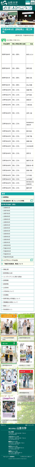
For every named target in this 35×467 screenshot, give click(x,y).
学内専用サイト (7, 309)
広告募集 (5, 295)
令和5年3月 (6, 225)
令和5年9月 (6, 222)
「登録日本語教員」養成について (13, 264)
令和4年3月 (6, 231)
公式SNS (5, 287)
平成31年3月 (7, 248)
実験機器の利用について (10, 302)
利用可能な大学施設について (11, 298)
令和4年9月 (6, 228)
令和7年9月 (6, 210)
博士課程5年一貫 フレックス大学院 (13, 201)
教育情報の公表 (7, 273)
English (28, 3)
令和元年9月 (7, 245)
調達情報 (5, 284)
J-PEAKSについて (8, 291)
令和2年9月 (6, 239)
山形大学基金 (30, 8)
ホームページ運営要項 (9, 456)
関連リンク (6, 306)
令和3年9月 (6, 233)
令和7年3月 (6, 213)
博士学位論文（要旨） (12, 26)
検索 (26, 8)
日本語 (27, 1)
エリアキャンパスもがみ (10, 260)
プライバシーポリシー (27, 456)
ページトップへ (30, 425)
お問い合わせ (17, 8)
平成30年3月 (7, 254)
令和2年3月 (6, 242)
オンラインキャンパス (22, 8)
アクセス (13, 8)
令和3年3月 (6, 236)
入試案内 (5, 8)
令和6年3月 (6, 219)
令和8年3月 (6, 207)
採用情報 (5, 280)
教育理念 (6, 197)
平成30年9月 (7, 251)
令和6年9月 (6, 216)
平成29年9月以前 (8, 257)
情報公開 (5, 269)
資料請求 (9, 8)
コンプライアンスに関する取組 (12, 276)
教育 (6, 26)
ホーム (2, 26)
